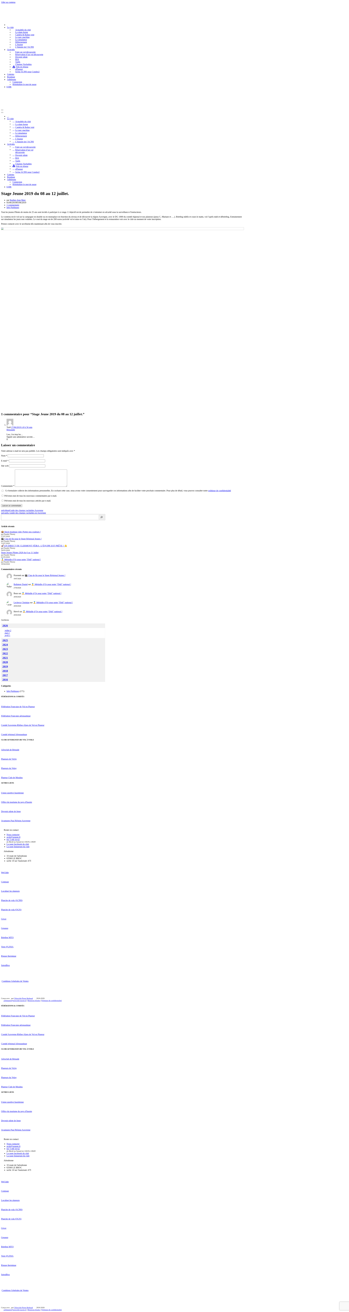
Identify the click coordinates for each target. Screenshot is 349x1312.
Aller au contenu (8, 2)
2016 (5, 679)
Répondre (11, 430)
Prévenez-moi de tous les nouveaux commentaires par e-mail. (30, 496)
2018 (5, 670)
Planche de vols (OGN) (11, 910)
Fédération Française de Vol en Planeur (18, 706)
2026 (5, 625)
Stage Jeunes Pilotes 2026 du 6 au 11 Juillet (19, 552)
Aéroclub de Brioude (10, 750)
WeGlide (5, 872)
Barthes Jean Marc (18, 200)
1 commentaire (13, 205)
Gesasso (4, 928)
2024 (5, 644)
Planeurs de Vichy (9, 759)
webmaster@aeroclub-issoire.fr (14, 1001)
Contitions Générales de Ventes (15, 981)
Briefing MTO (7, 937)
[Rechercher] (101, 517)
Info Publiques (13, 207)
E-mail (4, 461)
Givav (3, 919)
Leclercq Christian (21, 602)
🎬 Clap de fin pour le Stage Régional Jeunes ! (21, 539)
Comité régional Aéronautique (14, 734)
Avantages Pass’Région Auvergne (15, 821)
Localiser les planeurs (10, 891)
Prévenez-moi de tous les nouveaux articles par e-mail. (27, 501)
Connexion (17, 82)
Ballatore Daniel (21, 584)
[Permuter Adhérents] (49, 179)
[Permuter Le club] (49, 119)
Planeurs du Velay (9, 768)
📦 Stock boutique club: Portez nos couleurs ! (21, 532)
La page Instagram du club (18, 846)
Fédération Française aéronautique (16, 716)
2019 (5, 666)
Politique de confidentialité (51, 1001)
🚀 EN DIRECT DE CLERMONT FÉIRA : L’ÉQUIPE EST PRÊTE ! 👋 (34, 546)
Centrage (5, 882)
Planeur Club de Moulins (12, 777)
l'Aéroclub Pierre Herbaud (23, 998)
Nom (4, 456)
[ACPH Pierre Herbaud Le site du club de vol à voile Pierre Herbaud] (15, 20)
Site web (5, 466)
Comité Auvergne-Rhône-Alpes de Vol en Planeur (22, 725)
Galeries (10, 74)
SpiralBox (5, 965)
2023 (5, 649)
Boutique (11, 77)
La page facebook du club (18, 844)
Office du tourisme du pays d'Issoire (16, 802)
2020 (5, 662)
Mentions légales (34, 1001)
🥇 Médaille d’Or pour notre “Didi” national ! (21, 559)
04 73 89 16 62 (13, 839)
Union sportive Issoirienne (12, 793)
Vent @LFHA (7, 947)
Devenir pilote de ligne (11, 811)
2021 (5, 657)
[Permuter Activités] (49, 144)
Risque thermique (8, 956)
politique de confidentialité (219, 490)
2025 (5, 640)
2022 (5, 653)
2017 (5, 675)
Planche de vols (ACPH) (11, 900)
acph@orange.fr (13, 837)
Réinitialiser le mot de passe (24, 84)
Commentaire (7, 486)
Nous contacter (13, 834)
